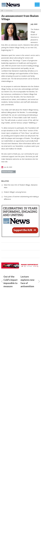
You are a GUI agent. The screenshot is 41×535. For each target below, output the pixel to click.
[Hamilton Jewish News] (11, 5)
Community (9, 10)
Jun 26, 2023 (8, 167)
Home (2, 10)
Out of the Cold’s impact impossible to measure (10, 281)
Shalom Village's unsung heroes (15, 192)
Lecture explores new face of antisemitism (27, 281)
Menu (37, 4)
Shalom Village (8, 172)
